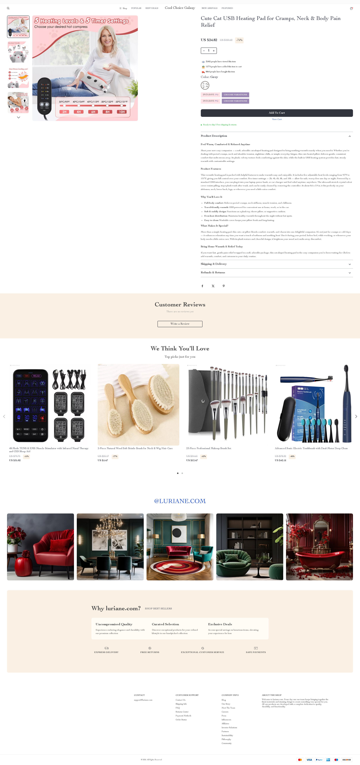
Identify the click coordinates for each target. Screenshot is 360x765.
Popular (136, 8)
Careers (225, 712)
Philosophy (226, 740)
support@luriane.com (143, 700)
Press (224, 716)
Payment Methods (183, 716)
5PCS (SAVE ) (210, 101)
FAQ (178, 708)
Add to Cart (277, 113)
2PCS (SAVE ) (210, 95)
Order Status (181, 720)
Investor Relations (229, 728)
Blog (224, 700)
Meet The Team (228, 708)
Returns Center (182, 712)
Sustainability (227, 736)
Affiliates (225, 724)
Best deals (152, 8)
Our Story (226, 704)
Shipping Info (181, 704)
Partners (225, 732)
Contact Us (180, 700)
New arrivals (209, 8)
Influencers (226, 720)
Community (227, 743)
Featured (227, 8)
